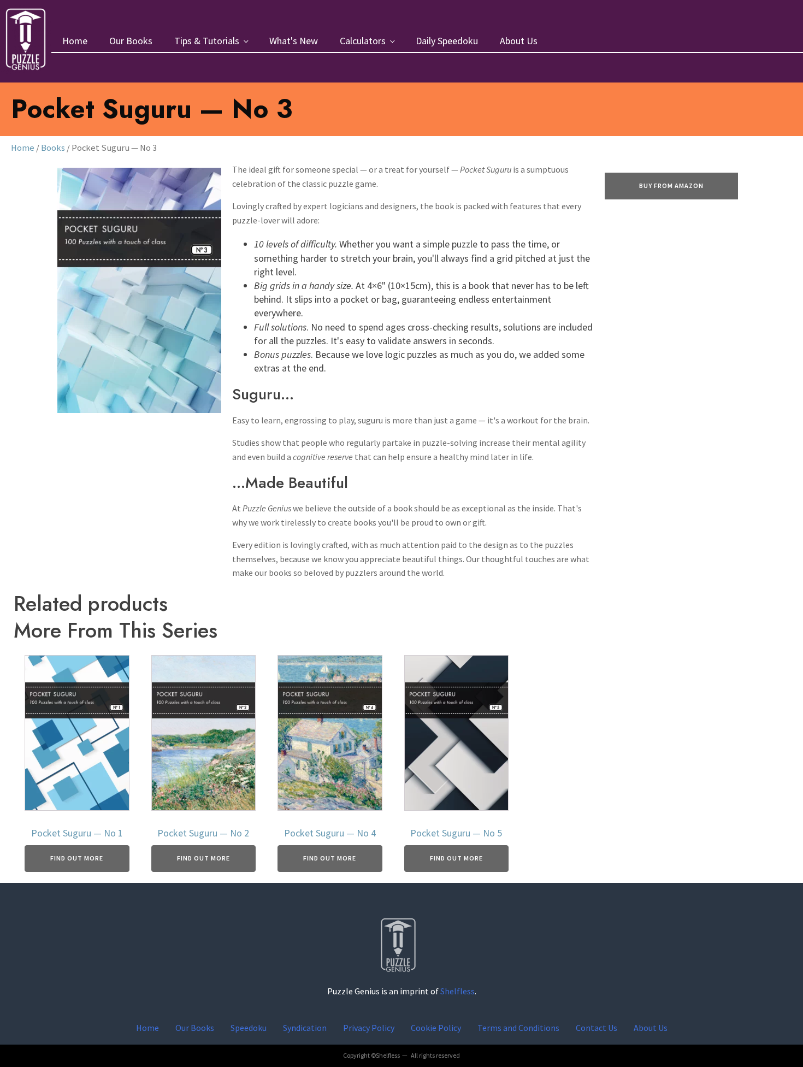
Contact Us (596, 1027)
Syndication (305, 1027)
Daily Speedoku (447, 40)
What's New (293, 40)
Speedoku (249, 1027)
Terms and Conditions (518, 1027)
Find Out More (76, 858)
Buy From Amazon (671, 185)
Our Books (130, 40)
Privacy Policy (368, 1027)
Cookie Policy (436, 1027)
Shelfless (457, 991)
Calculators (363, 40)
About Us (519, 40)
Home (74, 40)
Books (53, 148)
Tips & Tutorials (206, 40)
